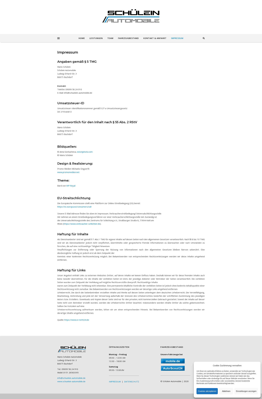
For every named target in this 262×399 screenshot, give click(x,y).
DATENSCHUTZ (131, 381)
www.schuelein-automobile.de (71, 381)
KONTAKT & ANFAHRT (154, 38)
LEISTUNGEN (96, 38)
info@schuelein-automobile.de (71, 378)
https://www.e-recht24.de (76, 319)
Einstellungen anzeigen (246, 391)
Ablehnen (226, 391)
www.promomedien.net (68, 172)
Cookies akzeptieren (207, 391)
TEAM (110, 38)
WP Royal (70, 185)
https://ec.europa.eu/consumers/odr (74, 206)
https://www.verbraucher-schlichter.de (82, 223)
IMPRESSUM (177, 38)
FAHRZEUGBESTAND (128, 38)
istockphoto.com (85, 151)
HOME (82, 38)
